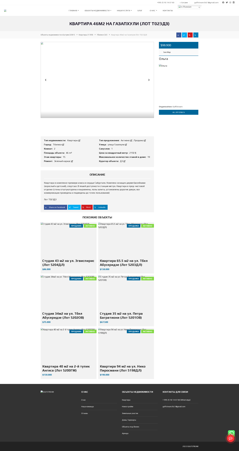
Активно (125, 140)
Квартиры (72, 140)
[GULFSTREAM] (5, 10)
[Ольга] (178, 84)
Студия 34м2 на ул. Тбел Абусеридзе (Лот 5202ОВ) (63, 315)
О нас (83, 400)
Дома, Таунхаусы (129, 420)
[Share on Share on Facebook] (178, 34)
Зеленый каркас (62, 161)
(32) (102, 35)
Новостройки (127, 407)
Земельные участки (130, 413)
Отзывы (84, 413)
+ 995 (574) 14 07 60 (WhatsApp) (176, 400)
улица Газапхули (116, 144)
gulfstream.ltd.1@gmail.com (206, 2)
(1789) (86, 35)
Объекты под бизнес (130, 427)
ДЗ (121, 161)
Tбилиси (57, 144)
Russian (187, 7)
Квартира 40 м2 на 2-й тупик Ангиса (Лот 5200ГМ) (66, 368)
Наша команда (87, 407)
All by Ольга (178, 112)
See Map (167, 52)
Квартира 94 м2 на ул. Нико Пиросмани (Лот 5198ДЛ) (123, 368)
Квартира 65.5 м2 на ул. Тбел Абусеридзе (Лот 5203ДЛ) (124, 263)
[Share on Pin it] (190, 34)
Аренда (125, 433)
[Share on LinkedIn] (195, 34)
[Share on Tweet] (184, 34)
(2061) (58, 35)
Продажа (139, 140)
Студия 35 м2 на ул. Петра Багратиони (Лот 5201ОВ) (121, 315)
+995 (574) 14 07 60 (165, 2)
